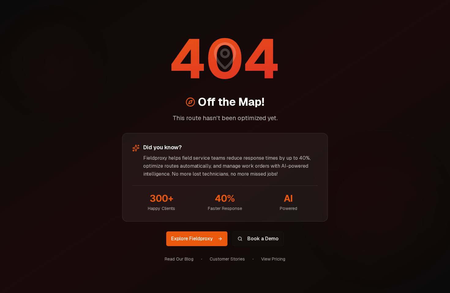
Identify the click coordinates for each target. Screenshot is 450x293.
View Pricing (273, 259)
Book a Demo (263, 238)
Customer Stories (227, 259)
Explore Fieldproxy (192, 238)
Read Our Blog (179, 259)
